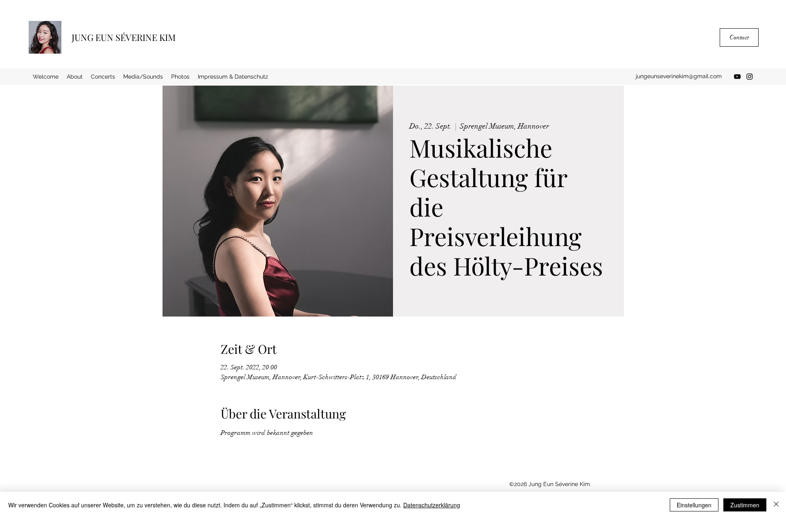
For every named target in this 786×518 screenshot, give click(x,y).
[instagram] (749, 76)
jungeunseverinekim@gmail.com (679, 76)
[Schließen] (776, 504)
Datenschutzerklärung (431, 505)
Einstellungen (694, 505)
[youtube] (737, 76)
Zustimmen (744, 505)
